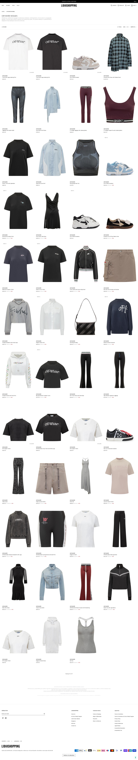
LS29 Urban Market (75, 718)
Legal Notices (117, 725)
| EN (18, 741)
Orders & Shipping (97, 714)
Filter (4, 27)
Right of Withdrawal (97, 716)
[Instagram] (6, 718)
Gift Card (73, 723)
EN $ (135, 1)
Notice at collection (69, 755)
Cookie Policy (117, 721)
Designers (73, 721)
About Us (73, 714)
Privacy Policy (117, 718)
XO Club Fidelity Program (76, 716)
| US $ (5, 741)
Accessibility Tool (118, 730)
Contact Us (73, 725)
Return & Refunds (97, 721)
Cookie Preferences (119, 723)
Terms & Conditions (119, 714)
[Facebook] (3, 718)
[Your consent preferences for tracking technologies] (135, 757)
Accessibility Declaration (120, 728)
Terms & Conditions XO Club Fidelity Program (124, 716)
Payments (95, 718)
